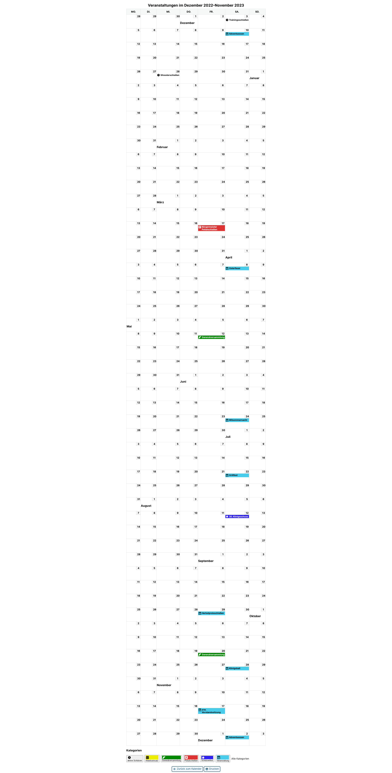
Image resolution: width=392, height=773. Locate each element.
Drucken (213, 768)
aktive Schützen (135, 760)
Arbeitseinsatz (152, 761)
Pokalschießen (191, 761)
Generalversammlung (171, 760)
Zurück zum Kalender (189, 768)
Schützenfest (207, 760)
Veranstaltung (223, 761)
